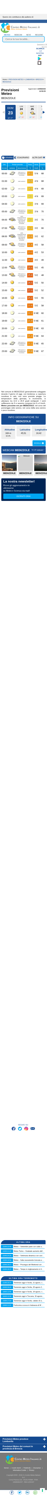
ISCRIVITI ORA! (23, 496)
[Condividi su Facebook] (12, 1492)
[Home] (20, 32)
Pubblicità (27, 1468)
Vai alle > (37, 450)
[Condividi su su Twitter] (19, 1492)
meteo (7, 35)
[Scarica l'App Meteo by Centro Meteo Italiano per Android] (39, 59)
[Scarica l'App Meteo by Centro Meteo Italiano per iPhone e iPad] (39, 63)
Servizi (6, 1468)
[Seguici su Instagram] (26, 1129)
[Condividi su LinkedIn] (27, 1492)
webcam (18, 35)
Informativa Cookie (19, 1470)
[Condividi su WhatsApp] (35, 1492)
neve (28, 35)
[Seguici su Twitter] (20, 1129)
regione (39, 35)
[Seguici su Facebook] (14, 1129)
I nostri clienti (16, 1468)
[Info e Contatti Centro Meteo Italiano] (32, 1129)
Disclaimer (37, 1468)
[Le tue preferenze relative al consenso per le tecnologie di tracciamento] (42, 1490)
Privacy (31, 1470)
